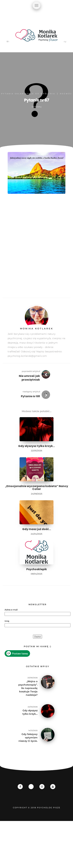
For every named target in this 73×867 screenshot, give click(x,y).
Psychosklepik (36, 569)
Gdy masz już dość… (36, 529)
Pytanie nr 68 (30, 396)
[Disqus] (36, 249)
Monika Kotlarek (36, 328)
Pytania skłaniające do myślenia (28, 94)
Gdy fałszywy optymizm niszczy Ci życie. (28, 737)
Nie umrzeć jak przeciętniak (29, 378)
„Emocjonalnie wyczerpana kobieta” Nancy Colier (36, 487)
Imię (7, 621)
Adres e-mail (11, 609)
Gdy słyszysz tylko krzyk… (36, 446)
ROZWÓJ (66, 94)
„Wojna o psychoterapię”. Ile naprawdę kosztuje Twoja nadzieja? (28, 688)
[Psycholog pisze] (36, 37)
